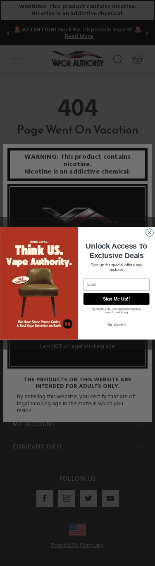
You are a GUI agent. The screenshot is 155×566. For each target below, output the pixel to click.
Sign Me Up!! (116, 298)
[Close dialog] (149, 232)
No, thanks (116, 324)
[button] (154, 559)
